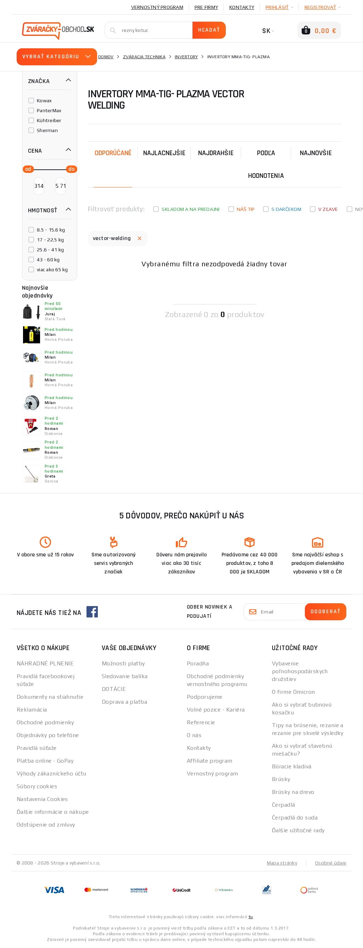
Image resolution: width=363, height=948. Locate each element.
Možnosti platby (123, 663)
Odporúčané (113, 153)
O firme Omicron (293, 691)
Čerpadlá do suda (295, 817)
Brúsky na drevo (293, 792)
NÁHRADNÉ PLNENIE (45, 663)
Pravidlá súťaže (37, 748)
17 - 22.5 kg (50, 240)
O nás (194, 735)
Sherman (47, 130)
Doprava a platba (124, 701)
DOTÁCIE (114, 689)
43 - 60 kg (48, 259)
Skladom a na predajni (190, 209)
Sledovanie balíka (124, 676)
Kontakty (241, 7)
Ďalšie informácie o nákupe (53, 811)
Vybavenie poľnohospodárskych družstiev (300, 671)
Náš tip (246, 209)
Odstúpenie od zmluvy (46, 824)
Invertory (186, 56)
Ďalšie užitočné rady (298, 830)
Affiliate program (209, 760)
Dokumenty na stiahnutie (50, 696)
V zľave (328, 209)
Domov (105, 56)
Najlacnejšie (164, 153)
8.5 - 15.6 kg (51, 230)
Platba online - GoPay (45, 760)
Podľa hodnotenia (266, 164)
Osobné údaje (330, 863)
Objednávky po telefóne (48, 735)
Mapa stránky (282, 863)
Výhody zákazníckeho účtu (51, 773)
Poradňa (198, 663)
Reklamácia (32, 709)
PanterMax (49, 110)
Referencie (201, 722)
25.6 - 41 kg (50, 249)
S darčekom (286, 209)
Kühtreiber (49, 120)
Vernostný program (157, 7)
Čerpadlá (283, 804)
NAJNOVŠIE (316, 153)
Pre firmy (206, 7)
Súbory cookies (37, 786)
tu (250, 916)
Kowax (44, 100)
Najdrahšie (216, 153)
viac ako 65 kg (52, 269)
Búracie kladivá (292, 766)
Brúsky (281, 779)
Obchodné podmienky (45, 722)
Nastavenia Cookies (42, 799)
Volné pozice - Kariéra (216, 709)
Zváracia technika (144, 56)
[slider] (26, 168)
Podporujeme (205, 696)
